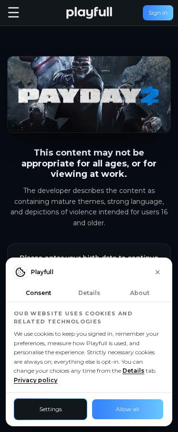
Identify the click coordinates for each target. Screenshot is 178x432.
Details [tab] (89, 292)
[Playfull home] (89, 12)
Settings (50, 409)
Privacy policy (35, 380)
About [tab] (140, 292)
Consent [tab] (38, 292)
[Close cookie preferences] (157, 272)
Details (133, 370)
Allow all (127, 409)
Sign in (158, 12)
